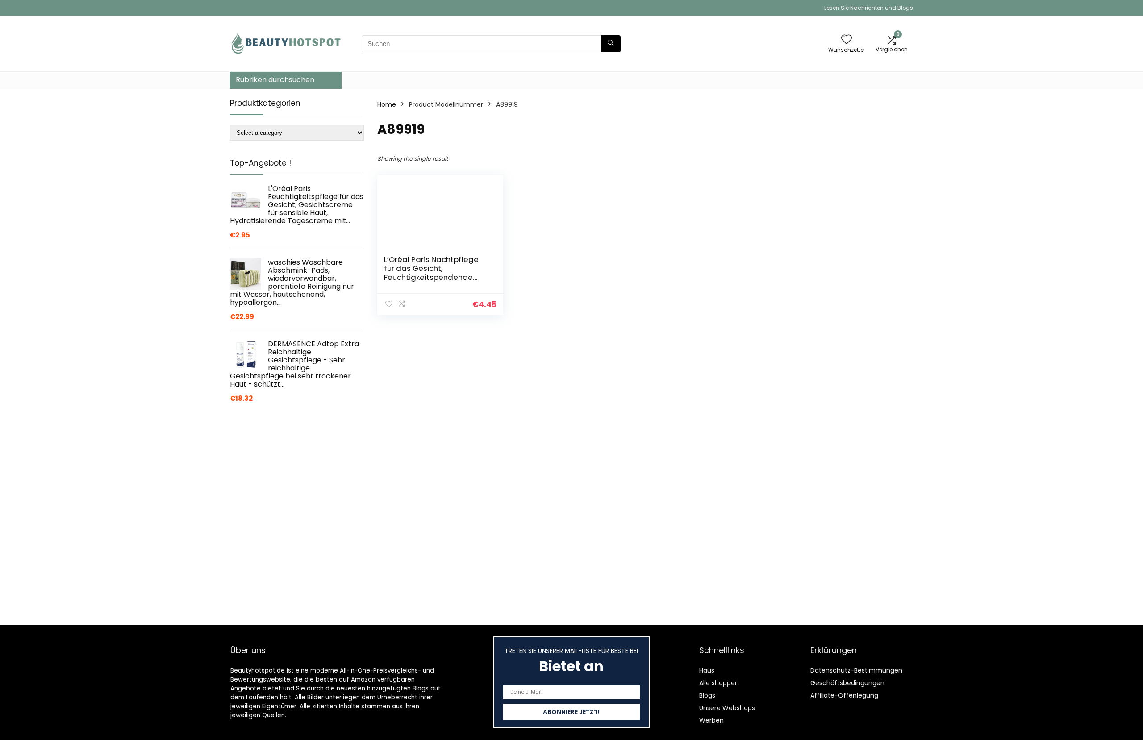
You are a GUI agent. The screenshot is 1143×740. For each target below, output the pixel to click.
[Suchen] (611, 43)
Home (386, 104)
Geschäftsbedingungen (847, 682)
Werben (711, 720)
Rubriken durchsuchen (275, 80)
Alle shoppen (719, 682)
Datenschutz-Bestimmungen (856, 670)
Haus (706, 670)
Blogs (707, 695)
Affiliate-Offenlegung (844, 695)
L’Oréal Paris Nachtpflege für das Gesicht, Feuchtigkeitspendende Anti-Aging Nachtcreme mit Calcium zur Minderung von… (436, 277)
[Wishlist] (846, 40)
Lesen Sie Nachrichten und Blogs (868, 8)
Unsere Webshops (727, 707)
